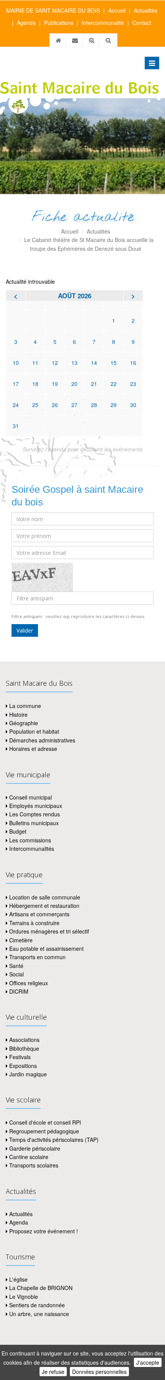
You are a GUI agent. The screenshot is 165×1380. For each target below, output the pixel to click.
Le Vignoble (23, 1296)
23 (133, 384)
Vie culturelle (26, 1017)
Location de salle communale (44, 897)
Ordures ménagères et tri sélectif (48, 931)
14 (94, 362)
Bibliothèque (23, 1048)
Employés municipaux (35, 805)
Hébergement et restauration (43, 905)
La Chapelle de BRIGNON (40, 1288)
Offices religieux (28, 983)
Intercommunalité (103, 22)
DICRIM (18, 991)
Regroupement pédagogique (43, 1131)
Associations (24, 1039)
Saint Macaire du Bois (39, 683)
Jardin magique (27, 1074)
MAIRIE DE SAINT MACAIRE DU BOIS (53, 10)
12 (55, 362)
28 (94, 405)
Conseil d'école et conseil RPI (44, 1122)
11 (35, 362)
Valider (24, 630)
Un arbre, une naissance (38, 1314)
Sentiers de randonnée (36, 1305)
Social (16, 974)
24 (16, 405)
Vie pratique (24, 874)
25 (35, 405)
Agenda (26, 22)
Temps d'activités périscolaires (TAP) (53, 1139)
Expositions (22, 1065)
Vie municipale (28, 774)
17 (16, 384)
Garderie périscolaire (34, 1148)
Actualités (145, 10)
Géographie (23, 723)
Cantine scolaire (28, 1157)
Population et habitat (33, 731)
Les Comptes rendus (34, 814)
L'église (18, 1279)
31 (16, 426)
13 (74, 362)
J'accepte (147, 1362)
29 (114, 405)
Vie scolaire (23, 1099)
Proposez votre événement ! (43, 1231)
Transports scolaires (33, 1165)
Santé (15, 966)
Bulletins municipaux (33, 823)
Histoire (18, 714)
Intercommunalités (31, 848)
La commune (24, 706)
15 (114, 362)
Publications (58, 22)
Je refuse (53, 1371)
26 (55, 405)
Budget (17, 831)
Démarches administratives (41, 740)
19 (55, 384)
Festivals (19, 1057)
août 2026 (74, 295)
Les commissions (29, 840)
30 (133, 405)
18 (35, 384)
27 (74, 405)
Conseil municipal (30, 797)
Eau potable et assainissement (46, 948)
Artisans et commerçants (38, 914)
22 (114, 384)
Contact (141, 22)
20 (74, 384)
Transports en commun (37, 957)
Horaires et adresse (32, 748)
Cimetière (20, 940)
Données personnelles (99, 1371)
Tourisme (20, 1256)
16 (133, 362)
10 (16, 362)
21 (94, 384)
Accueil (116, 10)
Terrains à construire (33, 923)
